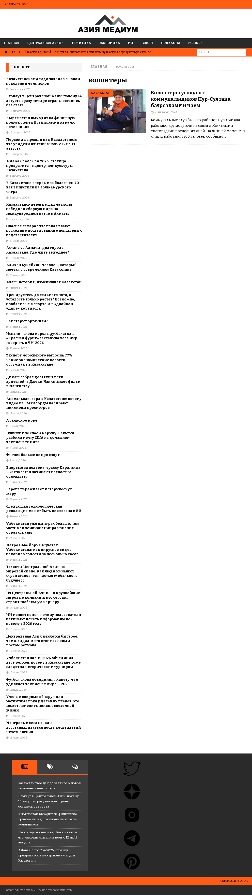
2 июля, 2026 (18, 460)
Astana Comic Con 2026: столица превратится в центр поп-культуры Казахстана (39, 165)
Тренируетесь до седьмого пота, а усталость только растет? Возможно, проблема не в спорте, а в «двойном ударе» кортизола (40, 302)
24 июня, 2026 (18, 559)
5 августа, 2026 (19, 219)
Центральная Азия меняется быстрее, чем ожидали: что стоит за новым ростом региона (42, 640)
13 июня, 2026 (18, 716)
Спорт (148, 43)
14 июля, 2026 (18, 413)
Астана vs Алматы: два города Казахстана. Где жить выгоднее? (37, 250)
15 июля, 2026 (18, 391)
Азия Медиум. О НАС (234, 880)
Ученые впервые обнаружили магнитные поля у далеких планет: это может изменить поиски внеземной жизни (42, 703)
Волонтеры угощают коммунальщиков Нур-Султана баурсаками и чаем (191, 99)
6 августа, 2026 (19, 175)
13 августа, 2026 (20, 132)
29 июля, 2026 (18, 275)
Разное (194, 43)
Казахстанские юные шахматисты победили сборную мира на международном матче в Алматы (39, 208)
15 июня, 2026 (18, 689)
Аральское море (21, 420)
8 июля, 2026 (18, 426)
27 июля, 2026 (18, 314)
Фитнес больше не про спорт (33, 455)
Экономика (109, 43)
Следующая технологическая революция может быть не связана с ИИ (43, 508)
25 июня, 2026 (18, 538)
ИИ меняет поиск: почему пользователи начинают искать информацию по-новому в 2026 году (43, 619)
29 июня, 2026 (18, 482)
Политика (81, 43)
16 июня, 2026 (18, 672)
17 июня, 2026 (18, 651)
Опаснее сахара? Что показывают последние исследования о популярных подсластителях (44, 230)
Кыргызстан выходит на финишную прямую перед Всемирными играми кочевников (40, 122)
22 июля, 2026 (18, 348)
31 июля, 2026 (18, 240)
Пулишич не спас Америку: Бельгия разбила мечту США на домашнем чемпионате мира (40, 437)
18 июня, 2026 (18, 629)
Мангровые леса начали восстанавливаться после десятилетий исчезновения (43, 727)
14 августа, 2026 (20, 111)
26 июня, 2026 (18, 516)
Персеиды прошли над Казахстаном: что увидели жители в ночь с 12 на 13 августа (41, 144)
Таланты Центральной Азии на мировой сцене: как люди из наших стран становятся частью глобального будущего (42, 573)
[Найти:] (221, 52)
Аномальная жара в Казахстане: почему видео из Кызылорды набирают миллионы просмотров (43, 403)
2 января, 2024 (166, 112)
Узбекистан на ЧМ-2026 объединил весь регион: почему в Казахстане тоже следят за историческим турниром (43, 662)
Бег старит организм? (27, 321)
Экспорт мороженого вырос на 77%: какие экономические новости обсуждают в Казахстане (39, 359)
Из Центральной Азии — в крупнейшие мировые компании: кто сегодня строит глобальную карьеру (43, 597)
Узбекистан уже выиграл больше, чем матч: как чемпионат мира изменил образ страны (42, 528)
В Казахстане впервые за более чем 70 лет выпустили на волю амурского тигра (42, 187)
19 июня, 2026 (18, 607)
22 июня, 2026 (18, 586)
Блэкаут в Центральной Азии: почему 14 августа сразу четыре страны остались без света (44, 100)
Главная (11, 43)
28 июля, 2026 (18, 288)
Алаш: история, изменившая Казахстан (43, 282)
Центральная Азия (44, 43)
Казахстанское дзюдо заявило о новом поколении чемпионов (43, 81)
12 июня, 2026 (18, 737)
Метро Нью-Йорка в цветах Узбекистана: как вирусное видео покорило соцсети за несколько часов (42, 549)
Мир (131, 43)
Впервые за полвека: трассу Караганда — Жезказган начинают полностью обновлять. (43, 472)
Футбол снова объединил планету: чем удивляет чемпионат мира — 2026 (42, 682)
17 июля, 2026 (18, 370)
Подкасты (170, 43)
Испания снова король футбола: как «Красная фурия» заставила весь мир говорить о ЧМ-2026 (41, 338)
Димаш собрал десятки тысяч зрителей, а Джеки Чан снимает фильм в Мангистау (43, 381)
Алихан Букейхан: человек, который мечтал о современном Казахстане (41, 267)
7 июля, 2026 (18, 447)
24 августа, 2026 (20, 89)
